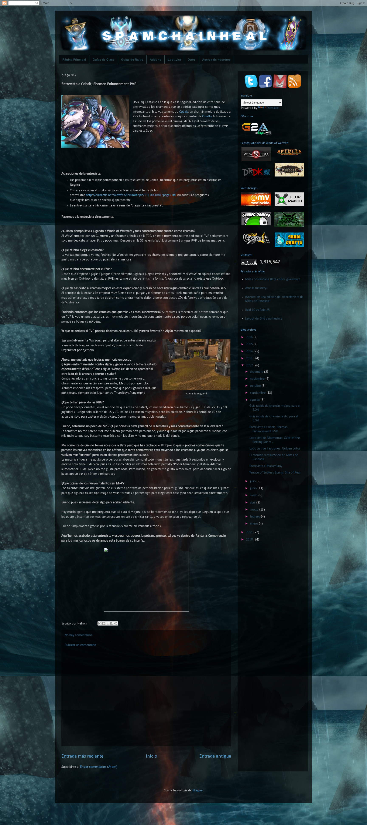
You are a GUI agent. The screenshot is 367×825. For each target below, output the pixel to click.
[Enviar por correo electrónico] (99, 623)
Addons (155, 59)
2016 (250, 337)
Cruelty (207, 116)
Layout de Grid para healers (263, 318)
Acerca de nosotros (216, 59)
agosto (255, 400)
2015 (250, 344)
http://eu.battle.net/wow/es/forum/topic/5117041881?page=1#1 (131, 195)
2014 (250, 351)
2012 (250, 365)
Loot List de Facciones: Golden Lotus (275, 448)
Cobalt (183, 112)
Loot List (174, 59)
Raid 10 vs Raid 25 (257, 310)
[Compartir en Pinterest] (116, 623)
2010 (250, 539)
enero (254, 523)
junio (254, 488)
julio (253, 481)
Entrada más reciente (82, 756)
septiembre (258, 393)
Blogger (197, 790)
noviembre (257, 379)
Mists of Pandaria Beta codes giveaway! (272, 279)
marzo (254, 509)
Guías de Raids (132, 59)
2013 (250, 358)
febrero (255, 516)
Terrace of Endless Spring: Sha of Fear (275, 472)
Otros (192, 59)
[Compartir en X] (108, 623)
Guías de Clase (103, 59)
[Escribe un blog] (104, 623)
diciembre (257, 372)
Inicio (151, 756)
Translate (273, 108)
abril (253, 502)
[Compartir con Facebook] (112, 623)
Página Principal (74, 59)
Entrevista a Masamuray (265, 466)
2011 (250, 532)
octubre (256, 386)
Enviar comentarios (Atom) (98, 767)
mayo (254, 495)
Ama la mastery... (256, 288)
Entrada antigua (215, 756)
